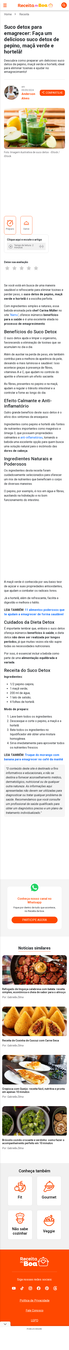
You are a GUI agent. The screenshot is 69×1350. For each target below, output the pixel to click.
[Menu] (6, 5)
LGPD (34, 1320)
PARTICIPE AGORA (34, 920)
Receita (24, 14)
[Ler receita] (11, 246)
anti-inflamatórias (31, 437)
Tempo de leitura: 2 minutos (23, 246)
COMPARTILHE (54, 92)
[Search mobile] (64, 5)
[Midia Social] (14, 1288)
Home (8, 14)
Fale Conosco (34, 1310)
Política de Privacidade (34, 1300)
